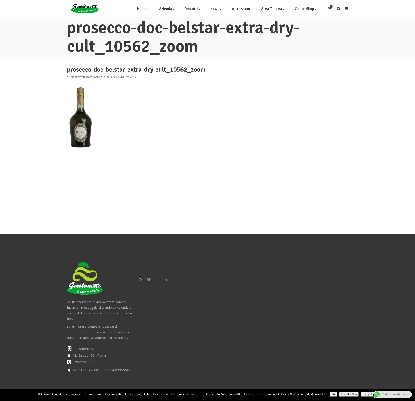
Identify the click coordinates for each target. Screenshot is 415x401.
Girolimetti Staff (81, 77)
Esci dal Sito (349, 394)
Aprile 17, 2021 (103, 77)
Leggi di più (369, 394)
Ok (333, 394)
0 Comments (121, 77)
